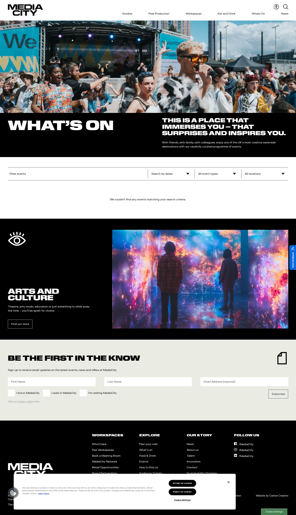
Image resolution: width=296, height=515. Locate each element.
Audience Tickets (150, 473)
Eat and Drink (227, 13)
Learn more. (43, 493)
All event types (208, 174)
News (284, 13)
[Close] (228, 482)
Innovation (194, 461)
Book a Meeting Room (106, 456)
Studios (127, 13)
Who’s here (99, 444)
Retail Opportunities (105, 467)
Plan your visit (148, 444)
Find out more (20, 324)
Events (143, 461)
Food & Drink (147, 456)
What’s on (145, 450)
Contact (192, 467)
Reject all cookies (182, 492)
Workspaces (193, 13)
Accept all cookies (182, 483)
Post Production (159, 13)
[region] (125, 492)
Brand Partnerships (104, 473)
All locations (253, 174)
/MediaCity (246, 444)
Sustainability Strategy (202, 473)
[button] (13, 492)
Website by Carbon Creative (272, 495)
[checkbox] (119, 393)
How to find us (148, 467)
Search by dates (162, 174)
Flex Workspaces (103, 450)
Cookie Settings (274, 511)
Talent (191, 456)
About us (193, 450)
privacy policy (26, 401)
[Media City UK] (25, 10)
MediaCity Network (104, 461)
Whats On (258, 13)
